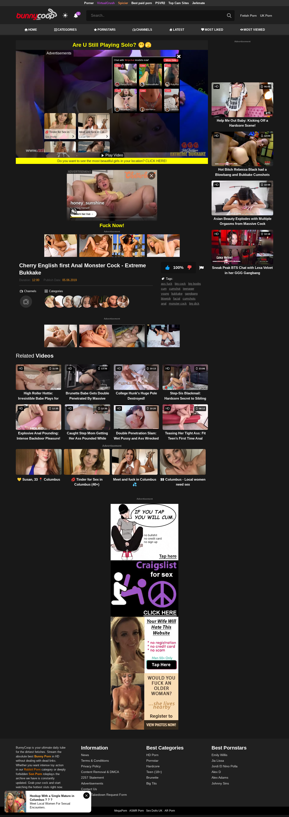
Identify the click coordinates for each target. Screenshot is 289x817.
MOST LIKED (214, 29)
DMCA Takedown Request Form (104, 794)
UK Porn (266, 15)
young (165, 293)
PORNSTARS (107, 29)
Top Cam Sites (178, 3)
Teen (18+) (154, 772)
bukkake (176, 293)
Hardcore (153, 766)
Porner (89, 3)
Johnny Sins (220, 783)
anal (163, 303)
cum (164, 288)
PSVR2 (160, 3)
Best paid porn (141, 3)
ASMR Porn (136, 810)
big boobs (194, 283)
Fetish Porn (248, 15)
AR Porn (170, 810)
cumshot (174, 288)
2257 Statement (92, 777)
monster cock (178, 303)
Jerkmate (198, 3)
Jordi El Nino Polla (225, 766)
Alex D (216, 772)
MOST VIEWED (254, 29)
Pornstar (152, 760)
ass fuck (166, 283)
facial (176, 298)
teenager (188, 288)
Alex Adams (220, 777)
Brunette (152, 777)
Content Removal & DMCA (100, 772)
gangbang (191, 293)
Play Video (114, 155)
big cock (180, 283)
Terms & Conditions (95, 760)
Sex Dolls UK (154, 810)
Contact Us (89, 789)
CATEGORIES (67, 29)
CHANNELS (144, 29)
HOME (32, 29)
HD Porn (152, 755)
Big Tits (151, 783)
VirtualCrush (106, 3)
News (85, 755)
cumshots (189, 298)
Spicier (123, 3)
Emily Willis (219, 755)
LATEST (178, 29)
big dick (194, 303)
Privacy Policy (91, 766)
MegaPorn (120, 810)
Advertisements (92, 783)
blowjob (166, 298)
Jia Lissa (218, 760)
